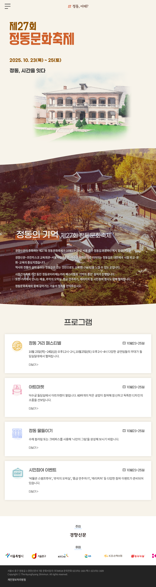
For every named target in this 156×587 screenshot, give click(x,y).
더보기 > (33, 365)
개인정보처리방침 (17, 579)
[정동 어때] (78, 6)
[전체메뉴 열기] (7, 7)
